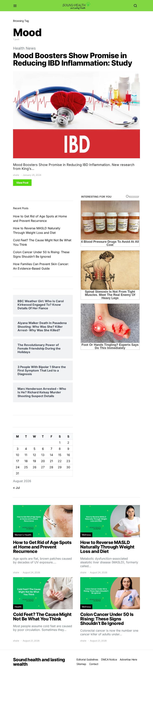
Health (18, 606)
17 (17, 461)
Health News (24, 48)
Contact (94, 664)
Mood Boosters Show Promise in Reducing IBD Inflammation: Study (72, 59)
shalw (16, 175)
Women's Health (23, 534)
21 (51, 461)
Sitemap (81, 664)
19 (34, 461)
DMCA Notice (109, 659)
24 (17, 467)
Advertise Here (128, 659)
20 (43, 461)
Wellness (86, 534)
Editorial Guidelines (87, 659)
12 (34, 455)
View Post (22, 182)
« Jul (16, 488)
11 (26, 455)
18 (26, 461)
